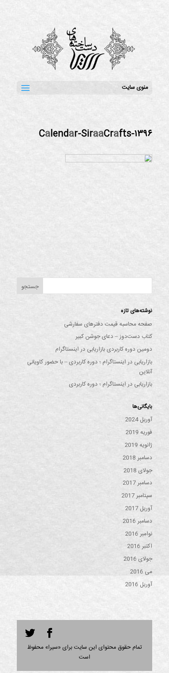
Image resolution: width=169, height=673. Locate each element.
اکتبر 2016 (139, 546)
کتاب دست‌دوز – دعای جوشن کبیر (113, 337)
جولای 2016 (137, 559)
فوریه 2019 (139, 432)
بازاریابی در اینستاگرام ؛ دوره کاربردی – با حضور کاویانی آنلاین (89, 367)
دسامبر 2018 (137, 458)
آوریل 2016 (138, 585)
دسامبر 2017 (137, 483)
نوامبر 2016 (138, 534)
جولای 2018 (137, 471)
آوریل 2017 (138, 508)
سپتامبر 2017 (136, 496)
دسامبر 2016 (137, 521)
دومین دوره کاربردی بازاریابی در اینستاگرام (103, 349)
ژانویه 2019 (138, 445)
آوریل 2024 (138, 420)
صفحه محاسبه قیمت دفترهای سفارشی (108, 324)
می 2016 (141, 572)
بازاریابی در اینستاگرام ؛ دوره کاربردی (110, 384)
